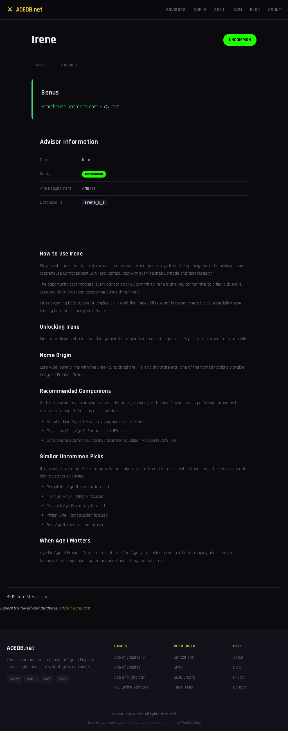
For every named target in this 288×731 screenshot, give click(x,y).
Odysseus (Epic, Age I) (66, 431)
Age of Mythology (129, 677)
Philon (52, 515)
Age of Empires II (128, 667)
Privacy (239, 677)
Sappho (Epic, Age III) (65, 422)
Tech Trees (183, 687)
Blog (255, 10)
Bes (50, 525)
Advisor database (74, 608)
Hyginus (54, 496)
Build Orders (184, 677)
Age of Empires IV (129, 657)
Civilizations (184, 657)
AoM (237, 10)
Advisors (176, 10)
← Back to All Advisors (27, 597)
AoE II (220, 10)
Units (178, 667)
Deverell (54, 506)
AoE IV (200, 10)
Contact (240, 687)
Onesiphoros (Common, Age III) (74, 440)
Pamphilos (56, 487)
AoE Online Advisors (131, 687)
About (275, 10)
